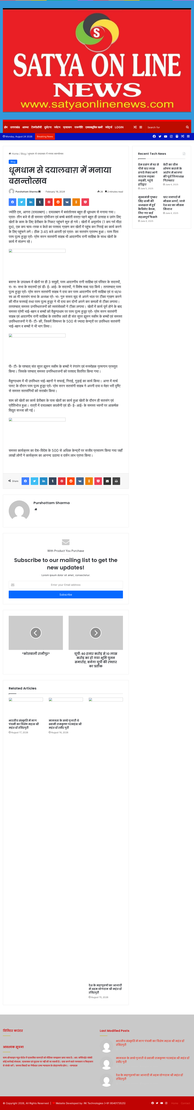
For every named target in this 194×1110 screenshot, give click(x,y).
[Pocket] (85, 202)
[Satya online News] (97, 60)
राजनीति (78, 127)
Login (119, 127)
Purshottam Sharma (27, 191)
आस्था (25, 127)
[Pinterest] (49, 202)
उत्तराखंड (15, 127)
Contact (185, 1103)
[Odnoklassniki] (76, 202)
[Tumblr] (40, 202)
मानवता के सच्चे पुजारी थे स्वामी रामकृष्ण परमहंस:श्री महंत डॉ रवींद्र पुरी (65, 724)
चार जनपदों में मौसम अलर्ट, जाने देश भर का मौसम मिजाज (174, 203)
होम (6, 127)
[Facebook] (12, 202)
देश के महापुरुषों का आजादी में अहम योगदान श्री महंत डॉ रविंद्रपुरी (105, 988)
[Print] (116, 481)
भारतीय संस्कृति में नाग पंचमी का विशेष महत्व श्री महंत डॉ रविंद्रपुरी (24, 724)
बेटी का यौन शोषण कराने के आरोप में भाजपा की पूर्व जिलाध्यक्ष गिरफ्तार (173, 172)
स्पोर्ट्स (108, 127)
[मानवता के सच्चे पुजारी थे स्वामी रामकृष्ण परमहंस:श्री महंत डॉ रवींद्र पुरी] (66, 707)
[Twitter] (21, 202)
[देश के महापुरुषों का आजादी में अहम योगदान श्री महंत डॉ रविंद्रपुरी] (106, 840)
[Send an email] (39, 191)
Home (15, 153)
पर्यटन (57, 127)
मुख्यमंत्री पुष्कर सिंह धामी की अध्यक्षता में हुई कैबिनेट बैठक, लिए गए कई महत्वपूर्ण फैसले (147, 207)
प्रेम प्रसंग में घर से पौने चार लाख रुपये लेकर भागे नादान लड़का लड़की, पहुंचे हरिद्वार (148, 174)
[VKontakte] (67, 202)
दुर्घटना (48, 127)
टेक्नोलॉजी (36, 127)
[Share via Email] (107, 481)
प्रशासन (67, 127)
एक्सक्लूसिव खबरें (94, 127)
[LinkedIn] (30, 202)
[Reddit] (58, 202)
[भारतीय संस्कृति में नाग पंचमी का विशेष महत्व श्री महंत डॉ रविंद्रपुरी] (26, 707)
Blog (23, 153)
